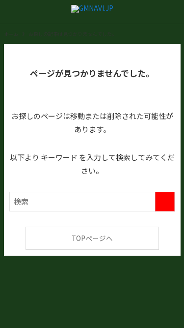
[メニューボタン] (12, 12)
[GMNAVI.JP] (92, 12)
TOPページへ (92, 238)
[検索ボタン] (172, 12)
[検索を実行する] (165, 201)
